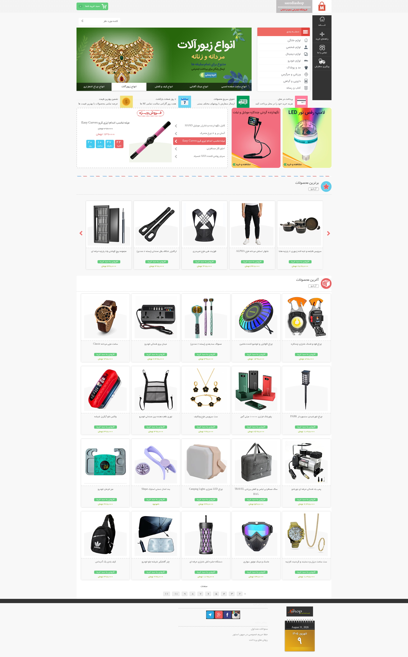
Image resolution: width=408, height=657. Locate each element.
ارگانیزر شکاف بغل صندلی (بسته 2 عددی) (157, 251)
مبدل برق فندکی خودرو (155, 344)
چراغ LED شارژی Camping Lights (206, 489)
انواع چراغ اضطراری (94, 86)
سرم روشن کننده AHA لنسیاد (209, 156)
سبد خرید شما (92, 6)
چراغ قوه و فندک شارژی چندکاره (306, 344)
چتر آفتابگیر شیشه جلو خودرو (156, 562)
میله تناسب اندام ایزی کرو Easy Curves (204, 141)
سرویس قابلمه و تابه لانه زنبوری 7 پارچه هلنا (300, 251)
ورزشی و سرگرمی (291, 74)
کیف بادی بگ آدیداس (105, 562)
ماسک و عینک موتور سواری (256, 562)
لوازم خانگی (294, 40)
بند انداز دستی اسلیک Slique (156, 489)
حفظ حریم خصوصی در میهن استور (250, 634)
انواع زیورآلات (129, 86)
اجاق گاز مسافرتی (216, 148)
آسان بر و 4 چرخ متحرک (212, 133)
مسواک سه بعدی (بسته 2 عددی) (206, 344)
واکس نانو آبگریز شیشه (105, 417)
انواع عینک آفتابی (199, 86)
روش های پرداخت (258, 640)
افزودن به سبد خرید (300, 262)
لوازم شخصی (293, 47)
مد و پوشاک (294, 67)
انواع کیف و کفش (164, 86)
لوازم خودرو (294, 61)
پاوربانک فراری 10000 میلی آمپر (256, 417)
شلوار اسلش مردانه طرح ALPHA (252, 251)
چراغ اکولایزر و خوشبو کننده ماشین (256, 344)
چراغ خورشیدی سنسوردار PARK (306, 417)
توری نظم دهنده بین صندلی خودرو (155, 417)
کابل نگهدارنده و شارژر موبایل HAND (205, 125)
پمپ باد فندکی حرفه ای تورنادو (306, 489)
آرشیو (313, 189)
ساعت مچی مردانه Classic (105, 344)
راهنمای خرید (322, 39)
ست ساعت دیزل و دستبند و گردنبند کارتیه (306, 562)
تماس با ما (322, 53)
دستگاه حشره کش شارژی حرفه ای (206, 562)
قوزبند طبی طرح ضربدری (204, 251)
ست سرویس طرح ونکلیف (206, 417)
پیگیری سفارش (322, 66)
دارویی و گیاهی (292, 81)
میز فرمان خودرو (105, 489)
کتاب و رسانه (293, 88)
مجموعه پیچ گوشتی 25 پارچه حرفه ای (108, 251)
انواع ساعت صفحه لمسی (234, 86)
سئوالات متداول (259, 629)
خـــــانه (322, 25)
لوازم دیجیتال (293, 54)
